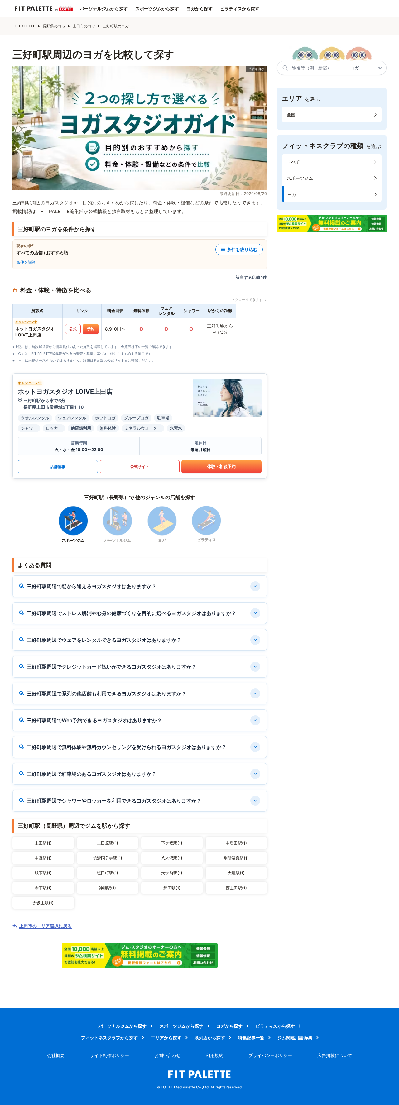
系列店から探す (210, 1037)
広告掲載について (334, 1055)
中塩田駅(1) (236, 843)
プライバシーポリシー (270, 1055)
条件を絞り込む (242, 249)
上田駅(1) (43, 843)
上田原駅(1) (107, 843)
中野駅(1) (43, 857)
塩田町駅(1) (107, 872)
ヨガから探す (199, 9)
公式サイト (139, 466)
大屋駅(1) (236, 872)
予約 (90, 328)
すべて (293, 161)
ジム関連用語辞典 (294, 1037)
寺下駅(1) (43, 887)
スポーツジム (300, 178)
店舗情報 (57, 466)
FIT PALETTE (23, 26)
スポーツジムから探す (157, 9)
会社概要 (56, 1055)
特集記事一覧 (251, 1037)
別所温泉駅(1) (236, 857)
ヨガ (291, 194)
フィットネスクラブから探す (109, 1037)
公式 (73, 328)
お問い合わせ (167, 1055)
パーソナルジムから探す (104, 9)
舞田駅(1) (171, 887)
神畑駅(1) (107, 887)
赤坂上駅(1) (43, 902)
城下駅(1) (43, 872)
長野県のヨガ (54, 26)
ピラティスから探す (239, 9)
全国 (291, 114)
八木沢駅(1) (171, 857)
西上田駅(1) (236, 887)
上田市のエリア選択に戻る (45, 926)
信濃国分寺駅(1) (107, 857)
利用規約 (214, 1055)
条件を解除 (26, 262)
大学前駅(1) (171, 872)
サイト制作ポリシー (109, 1055)
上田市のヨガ (84, 26)
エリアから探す (166, 1037)
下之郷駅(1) (171, 843)
